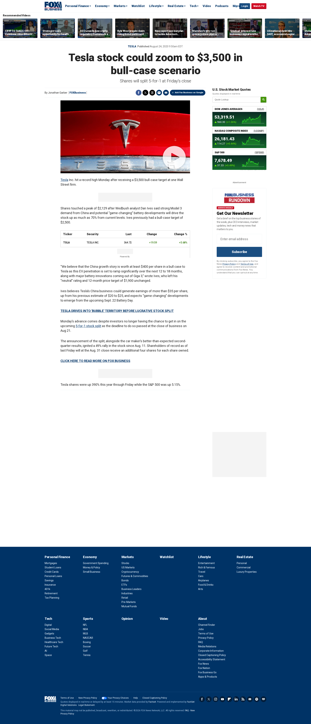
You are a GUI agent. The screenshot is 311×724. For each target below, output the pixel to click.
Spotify (257, 699)
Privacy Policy (229, 264)
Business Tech (53, 637)
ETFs (124, 584)
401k (47, 589)
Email (166, 93)
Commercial (244, 567)
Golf (85, 650)
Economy (101, 6)
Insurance (50, 584)
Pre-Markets (128, 602)
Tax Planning (52, 597)
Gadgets (49, 633)
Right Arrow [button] (304, 28)
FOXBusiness (77, 92)
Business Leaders (131, 589)
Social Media (52, 629)
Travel (201, 571)
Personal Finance (77, 6)
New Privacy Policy (87, 698)
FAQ (200, 642)
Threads (152, 93)
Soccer (87, 646)
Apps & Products (207, 676)
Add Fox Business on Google (189, 92)
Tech (193, 6)
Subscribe (239, 252)
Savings (49, 580)
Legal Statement (86, 705)
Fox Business (53, 5)
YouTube (222, 699)
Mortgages (51, 563)
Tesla (132, 46)
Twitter (145, 93)
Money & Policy (91, 567)
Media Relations (207, 646)
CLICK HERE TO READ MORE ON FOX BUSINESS (95, 361)
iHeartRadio (263, 699)
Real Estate (176, 6)
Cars (200, 576)
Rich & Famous (206, 567)
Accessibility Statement (211, 659)
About (202, 619)
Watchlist (138, 6)
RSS (243, 699)
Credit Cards (52, 571)
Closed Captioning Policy (212, 655)
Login (244, 6)
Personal (242, 563)
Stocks (125, 563)
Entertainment (206, 563)
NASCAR (88, 637)
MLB (85, 633)
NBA (85, 629)
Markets (119, 6)
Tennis (87, 655)
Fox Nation (204, 668)
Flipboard (229, 699)
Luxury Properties (247, 571)
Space (48, 655)
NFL (85, 624)
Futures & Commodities (134, 576)
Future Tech (51, 646)
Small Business (91, 571)
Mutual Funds (129, 606)
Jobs (201, 629)
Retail (124, 597)
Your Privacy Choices (118, 698)
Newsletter (250, 699)
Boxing (87, 642)
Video (207, 6)
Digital (48, 624)
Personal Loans (53, 576)
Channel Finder (206, 624)
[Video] (125, 136)
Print (159, 93)
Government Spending (96, 563)
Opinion (127, 619)
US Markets (128, 567)
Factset (152, 702)
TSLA (66, 242)
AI (46, 650)
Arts (200, 589)
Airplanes (203, 580)
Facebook (138, 93)
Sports (88, 619)
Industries (127, 593)
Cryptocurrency (130, 571)
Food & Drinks (205, 584)
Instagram (215, 699)
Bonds (125, 580)
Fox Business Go (207, 672)
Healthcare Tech (54, 642)
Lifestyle (155, 6)
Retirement (51, 593)
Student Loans (53, 567)
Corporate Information (211, 650)
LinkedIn (236, 699)
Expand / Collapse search (236, 6)
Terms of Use (246, 264)
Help (135, 698)
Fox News (203, 663)
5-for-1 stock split (88, 326)
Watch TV (258, 6)
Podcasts (221, 6)
